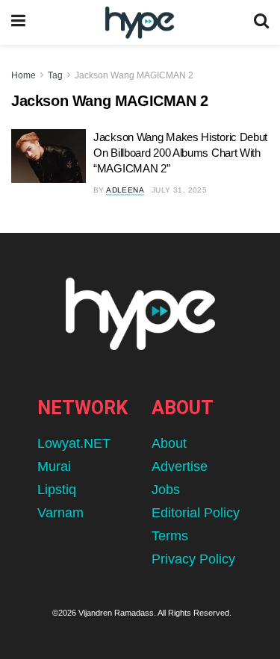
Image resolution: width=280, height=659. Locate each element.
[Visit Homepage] (139, 23)
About (169, 443)
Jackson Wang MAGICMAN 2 (134, 75)
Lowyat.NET (74, 443)
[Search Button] (261, 22)
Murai (54, 466)
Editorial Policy (196, 512)
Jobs (166, 489)
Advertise (180, 466)
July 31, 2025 (179, 190)
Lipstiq (56, 489)
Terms (170, 535)
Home (23, 75)
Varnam (60, 512)
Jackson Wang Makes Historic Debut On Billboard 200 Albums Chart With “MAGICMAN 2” (180, 153)
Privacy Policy (193, 559)
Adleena (125, 190)
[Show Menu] (18, 22)
